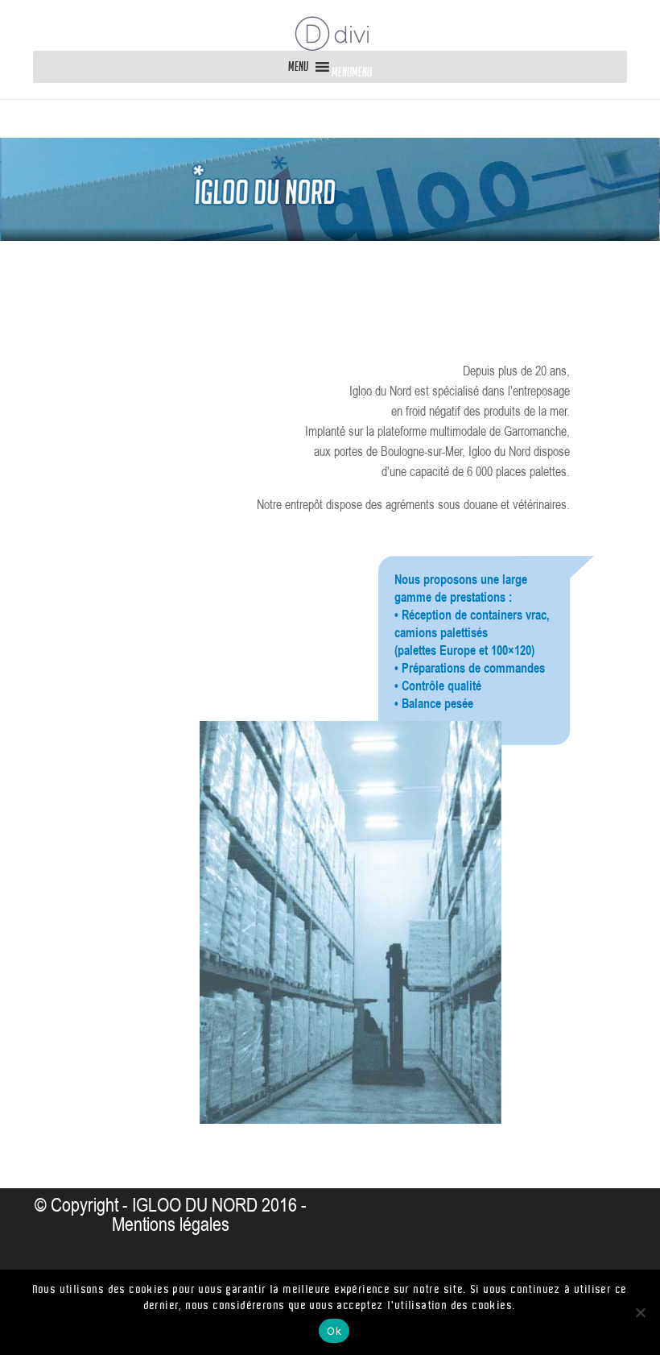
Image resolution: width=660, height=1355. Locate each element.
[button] (352, 72)
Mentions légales (170, 1225)
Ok (334, 1330)
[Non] (640, 1312)
